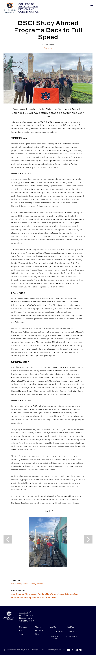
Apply (21, 634)
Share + (48, 48)
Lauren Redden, (38, 594)
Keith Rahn (51, 597)
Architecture (28, 6)
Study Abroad (37, 583)
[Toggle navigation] (92, 4)
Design (23, 9)
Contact (23, 627)
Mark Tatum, (52, 594)
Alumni (38, 627)
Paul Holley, (26, 597)
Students (39, 630)
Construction (28, 11)
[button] (48, 48)
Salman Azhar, (39, 597)
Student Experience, (21, 583)
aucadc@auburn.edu (56, 650)
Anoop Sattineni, (66, 594)
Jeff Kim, (26, 594)
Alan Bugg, (16, 594)
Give (37, 634)
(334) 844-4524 (39, 650)
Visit (21, 630)
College (24, 4)
